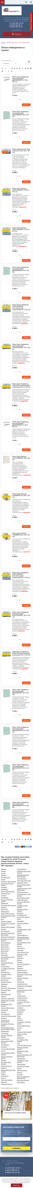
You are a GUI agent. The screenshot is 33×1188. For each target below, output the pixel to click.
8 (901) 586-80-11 (16, 25)
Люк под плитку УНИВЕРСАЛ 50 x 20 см (21, 495)
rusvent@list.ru (16, 30)
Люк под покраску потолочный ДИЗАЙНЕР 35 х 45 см (20, 767)
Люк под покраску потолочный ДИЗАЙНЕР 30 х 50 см (20, 804)
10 (31, 68)
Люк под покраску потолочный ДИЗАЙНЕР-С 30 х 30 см (20, 424)
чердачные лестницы (15, 1112)
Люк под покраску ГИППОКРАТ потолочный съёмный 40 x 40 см (21, 307)
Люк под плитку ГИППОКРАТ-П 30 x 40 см (20, 190)
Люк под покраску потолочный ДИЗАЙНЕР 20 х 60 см (20, 729)
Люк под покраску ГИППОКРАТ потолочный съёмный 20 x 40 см (21, 575)
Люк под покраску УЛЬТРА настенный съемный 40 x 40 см (21, 385)
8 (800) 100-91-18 (16, 27)
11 (2, 71)
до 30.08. (11, 1116)
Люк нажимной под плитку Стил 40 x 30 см (21, 150)
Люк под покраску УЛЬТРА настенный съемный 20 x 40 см (21, 653)
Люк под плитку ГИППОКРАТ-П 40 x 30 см (20, 229)
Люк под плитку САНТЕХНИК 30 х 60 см (21, 458)
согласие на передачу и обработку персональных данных (18, 1143)
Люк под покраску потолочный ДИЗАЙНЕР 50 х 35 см (20, 114)
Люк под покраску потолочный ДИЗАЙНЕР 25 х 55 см (20, 692)
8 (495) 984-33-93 (16, 23)
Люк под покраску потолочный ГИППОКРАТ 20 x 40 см (21, 614)
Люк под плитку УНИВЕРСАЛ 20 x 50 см (21, 534)
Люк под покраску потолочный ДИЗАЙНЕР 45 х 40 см (20, 269)
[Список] (29, 61)
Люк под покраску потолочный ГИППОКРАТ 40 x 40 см (21, 346)
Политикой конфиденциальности (17, 1145)
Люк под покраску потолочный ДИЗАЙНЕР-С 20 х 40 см (20, 79)
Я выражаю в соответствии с (18, 1144)
